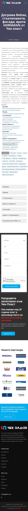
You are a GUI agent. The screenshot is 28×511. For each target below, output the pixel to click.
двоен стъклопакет (7, 119)
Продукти (4, 479)
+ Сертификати (6, 158)
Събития (3, 458)
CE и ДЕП (3, 467)
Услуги (3, 482)
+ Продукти (5, 153)
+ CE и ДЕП (12, 161)
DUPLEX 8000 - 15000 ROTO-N (10, 147)
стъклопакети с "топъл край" (10, 122)
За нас (3, 476)
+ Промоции (19, 161)
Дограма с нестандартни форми (11, 110)
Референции (4, 461)
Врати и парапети (9, 204)
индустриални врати (8, 174)
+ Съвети (19, 155)
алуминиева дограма (13, 166)
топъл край (5, 172)
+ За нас (19, 153)
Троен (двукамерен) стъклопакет (11, 117)
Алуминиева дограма (19, 108)
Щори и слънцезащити (11, 215)
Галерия (3, 488)
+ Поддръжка (22, 164)
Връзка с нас (8, 333)
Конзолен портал (7, 129)
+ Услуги (24, 153)
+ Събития (14, 158)
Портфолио (4, 485)
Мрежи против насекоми (9, 133)
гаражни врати (13, 172)
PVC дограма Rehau (20, 169)
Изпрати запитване (11, 286)
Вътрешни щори (7, 140)
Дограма (6, 187)
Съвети (3, 455)
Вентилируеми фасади (18, 113)
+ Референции (22, 158)
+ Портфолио (12, 155)
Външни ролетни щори (18, 140)
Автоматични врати (8, 128)
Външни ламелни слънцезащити (11, 142)
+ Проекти (5, 161)
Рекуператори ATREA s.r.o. (12, 221)
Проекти (3, 464)
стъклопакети (23, 166)
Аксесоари (6, 209)
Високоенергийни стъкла (9, 121)
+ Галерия (4, 155)
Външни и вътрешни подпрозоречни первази (12, 136)
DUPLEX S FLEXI (13, 145)
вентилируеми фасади (8, 169)
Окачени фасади (7, 113)
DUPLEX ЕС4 (5, 145)
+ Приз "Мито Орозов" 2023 (9, 164)
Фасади (5, 192)
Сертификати (5, 452)
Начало (11, 39)
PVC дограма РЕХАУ (7, 108)
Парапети (16, 128)
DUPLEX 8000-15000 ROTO (9, 149)
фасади (4, 166)
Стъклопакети (8, 198)
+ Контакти (13, 153)
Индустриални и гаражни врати (11, 126)
